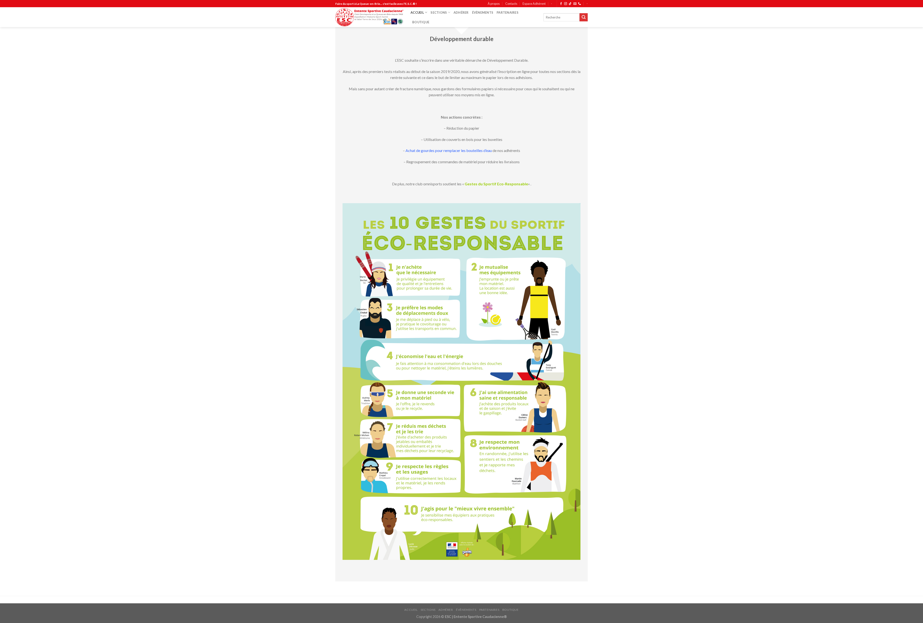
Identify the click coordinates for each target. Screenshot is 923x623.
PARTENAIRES (507, 12)
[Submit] (584, 17)
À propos (494, 4)
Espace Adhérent (534, 4)
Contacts (511, 4)
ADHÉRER (461, 12)
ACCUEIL (417, 12)
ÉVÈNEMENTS (482, 12)
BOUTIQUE (420, 22)
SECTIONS (438, 12)
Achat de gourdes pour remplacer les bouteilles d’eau (448, 150)
